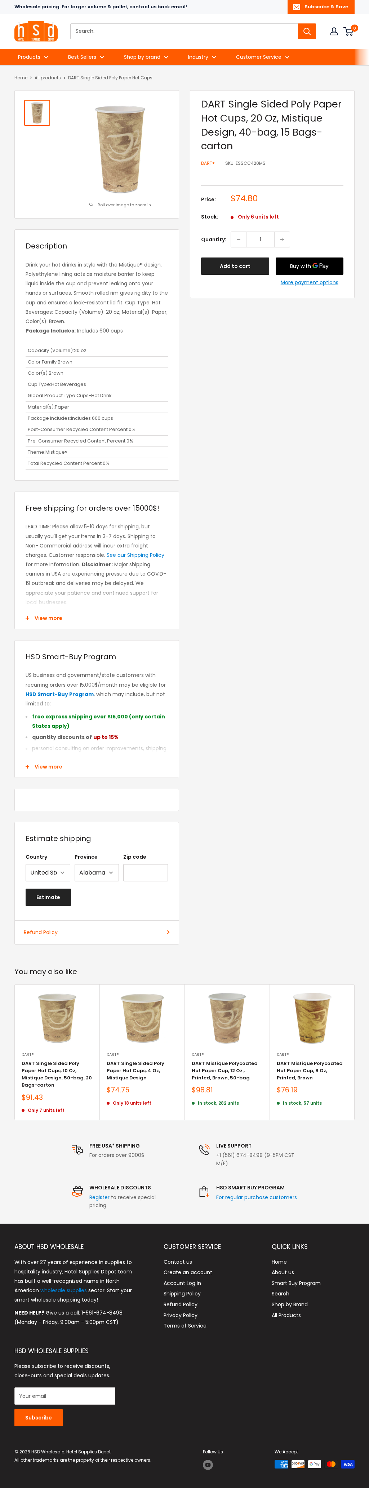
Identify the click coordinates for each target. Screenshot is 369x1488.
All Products (286, 1315)
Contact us (178, 1261)
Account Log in (182, 1283)
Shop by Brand (290, 1304)
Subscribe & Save (326, 6)
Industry (198, 57)
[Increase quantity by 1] (282, 239)
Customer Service (258, 57)
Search (280, 1293)
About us (283, 1272)
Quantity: (213, 239)
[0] (348, 31)
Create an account (188, 1272)
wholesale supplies (63, 1290)
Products (29, 57)
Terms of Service (185, 1325)
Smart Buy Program (296, 1283)
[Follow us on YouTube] (208, 1465)
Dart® (208, 163)
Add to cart (235, 266)
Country (36, 856)
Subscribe (38, 1417)
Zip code (134, 856)
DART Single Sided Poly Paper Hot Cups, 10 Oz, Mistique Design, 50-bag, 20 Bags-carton (57, 1074)
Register (99, 1197)
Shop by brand (142, 57)
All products (48, 78)
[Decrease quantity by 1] (238, 239)
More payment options (309, 282)
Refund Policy (41, 932)
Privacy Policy (180, 1315)
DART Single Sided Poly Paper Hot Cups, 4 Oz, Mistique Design (135, 1070)
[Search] (307, 31)
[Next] (354, 1052)
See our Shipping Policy (135, 555)
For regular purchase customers (256, 1197)
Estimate (48, 897)
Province (86, 856)
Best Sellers (82, 57)
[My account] (334, 31)
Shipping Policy (182, 1293)
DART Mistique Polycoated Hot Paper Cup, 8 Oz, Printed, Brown (310, 1070)
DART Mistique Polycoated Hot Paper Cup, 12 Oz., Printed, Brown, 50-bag (225, 1070)
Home (20, 78)
